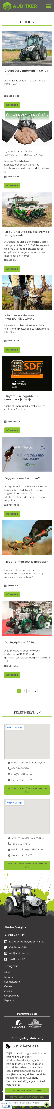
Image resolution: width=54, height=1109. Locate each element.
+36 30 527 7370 (20, 843)
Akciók (8, 991)
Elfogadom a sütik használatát (27, 1091)
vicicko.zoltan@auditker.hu (27, 849)
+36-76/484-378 (18, 947)
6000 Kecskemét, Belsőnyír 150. (29, 762)
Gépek (8, 986)
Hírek (7, 972)
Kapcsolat (10, 1000)
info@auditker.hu (21, 774)
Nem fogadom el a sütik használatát (27, 1097)
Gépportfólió (11, 995)
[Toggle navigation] (48, 6)
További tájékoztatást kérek (27, 1103)
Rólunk (8, 977)
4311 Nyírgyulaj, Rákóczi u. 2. (27, 838)
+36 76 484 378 (20, 768)
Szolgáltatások (12, 981)
